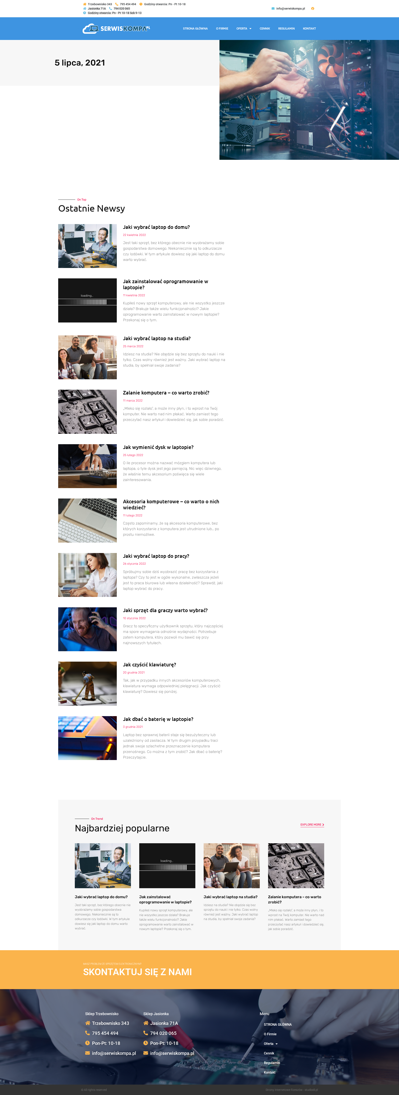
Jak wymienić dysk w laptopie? (158, 447)
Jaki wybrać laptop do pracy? (156, 556)
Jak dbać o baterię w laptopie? (158, 719)
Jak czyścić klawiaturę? (149, 664)
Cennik (265, 28)
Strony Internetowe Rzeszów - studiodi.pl (292, 1089)
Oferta (241, 28)
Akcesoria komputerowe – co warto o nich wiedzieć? (171, 504)
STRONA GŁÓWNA (195, 28)
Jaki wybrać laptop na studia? (157, 338)
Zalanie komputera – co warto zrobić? (166, 392)
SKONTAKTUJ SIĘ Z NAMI (137, 971)
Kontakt (309, 28)
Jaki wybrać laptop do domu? (156, 227)
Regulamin (286, 28)
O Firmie (222, 28)
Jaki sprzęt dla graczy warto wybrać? (165, 610)
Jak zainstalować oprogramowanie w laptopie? (165, 284)
